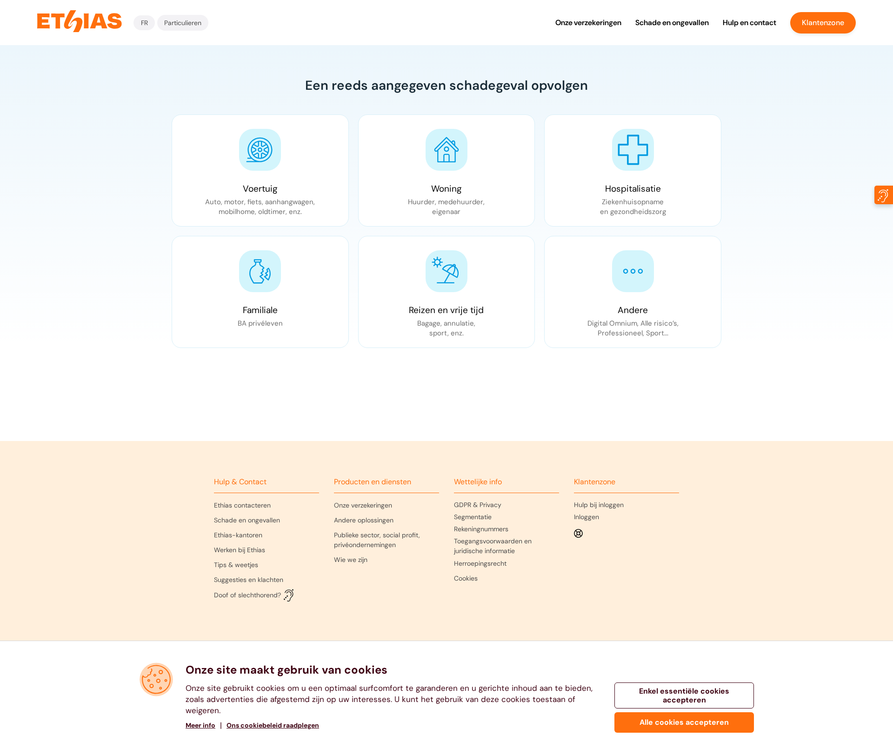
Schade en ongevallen (672, 22)
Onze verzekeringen (588, 22)
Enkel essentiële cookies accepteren (684, 695)
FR (144, 23)
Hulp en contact (749, 22)
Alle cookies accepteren (684, 722)
